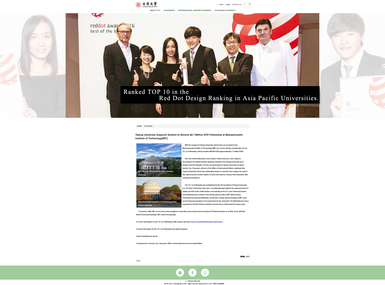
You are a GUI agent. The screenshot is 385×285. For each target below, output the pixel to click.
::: (216, 4)
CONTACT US (236, 4)
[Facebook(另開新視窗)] (192, 273)
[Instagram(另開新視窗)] (205, 273)
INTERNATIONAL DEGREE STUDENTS (194, 10)
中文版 (228, 4)
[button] (244, 4)
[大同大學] (146, 5)
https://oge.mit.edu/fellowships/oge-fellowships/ (205, 222)
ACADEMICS (169, 10)
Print (138, 261)
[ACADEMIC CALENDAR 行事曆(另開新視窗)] (180, 273)
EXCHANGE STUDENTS (225, 10)
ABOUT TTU (155, 10)
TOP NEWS (148, 126)
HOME (221, 4)
